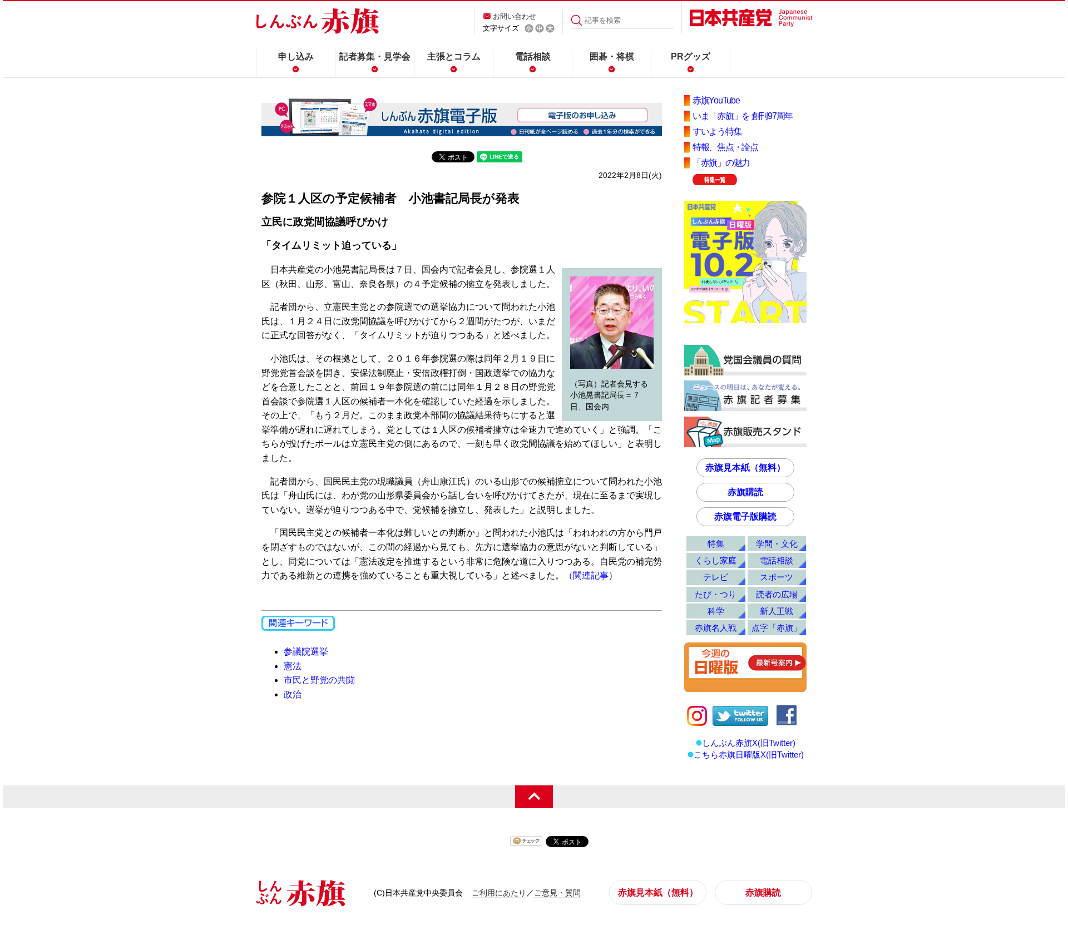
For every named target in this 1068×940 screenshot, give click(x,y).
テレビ (715, 577)
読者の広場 (777, 594)
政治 (292, 694)
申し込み (296, 56)
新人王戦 (776, 611)
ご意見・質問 (557, 892)
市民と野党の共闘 (319, 680)
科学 (716, 611)
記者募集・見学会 (375, 56)
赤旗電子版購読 (745, 516)
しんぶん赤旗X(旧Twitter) (748, 743)
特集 (716, 543)
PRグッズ (690, 56)
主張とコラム (454, 56)
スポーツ (776, 577)
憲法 (292, 666)
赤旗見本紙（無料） (745, 467)
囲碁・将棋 (612, 56)
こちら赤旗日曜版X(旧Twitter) (749, 754)
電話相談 (533, 56)
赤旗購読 (745, 492)
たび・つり (715, 594)
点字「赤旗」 (776, 627)
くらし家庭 (715, 560)
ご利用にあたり (499, 892)
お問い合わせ (514, 16)
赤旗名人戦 (715, 627)
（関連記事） (590, 575)
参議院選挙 (306, 651)
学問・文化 (777, 543)
